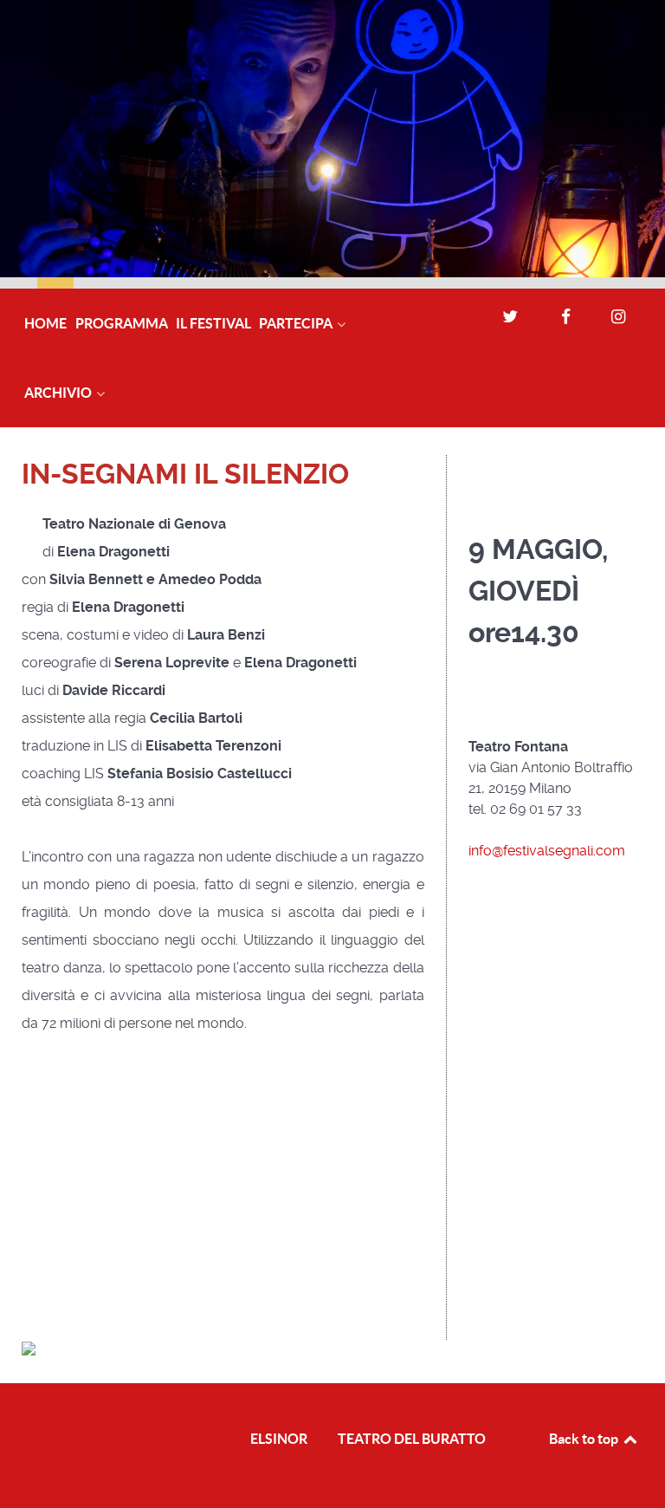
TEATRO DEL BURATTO (412, 1438)
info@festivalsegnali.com (546, 850)
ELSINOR (278, 1438)
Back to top (585, 1438)
